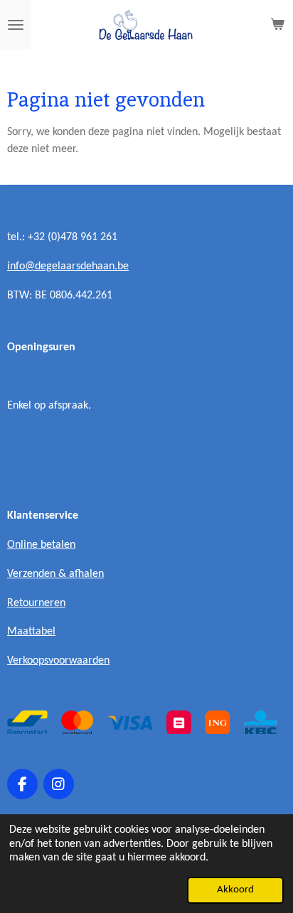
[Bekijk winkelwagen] (277, 25)
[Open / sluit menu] (15, 25)
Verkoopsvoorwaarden (58, 660)
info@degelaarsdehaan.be (68, 266)
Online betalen (41, 545)
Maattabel (31, 631)
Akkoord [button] (235, 890)
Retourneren (36, 603)
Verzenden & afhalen (55, 574)
